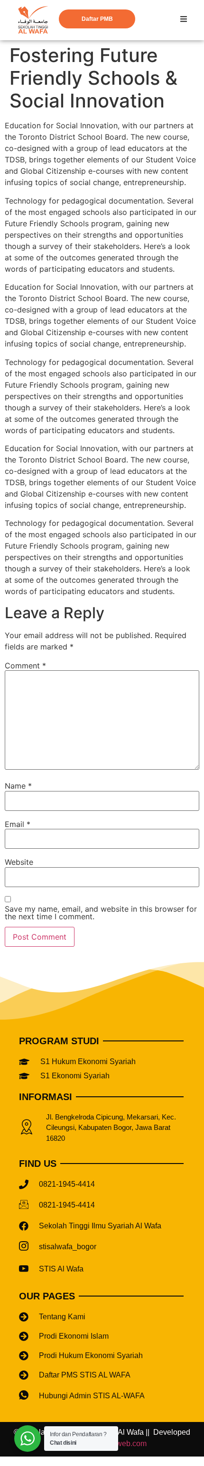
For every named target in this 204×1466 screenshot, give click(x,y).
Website (19, 862)
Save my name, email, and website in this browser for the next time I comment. (101, 912)
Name (18, 786)
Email (17, 824)
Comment (25, 665)
